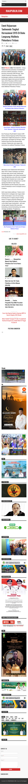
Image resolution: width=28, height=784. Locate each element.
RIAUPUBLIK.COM (14, 11)
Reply (4, 43)
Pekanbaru (9, 43)
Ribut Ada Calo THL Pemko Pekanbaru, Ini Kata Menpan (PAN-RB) (12, 283)
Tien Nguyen (24, 781)
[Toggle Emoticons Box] (2, 332)
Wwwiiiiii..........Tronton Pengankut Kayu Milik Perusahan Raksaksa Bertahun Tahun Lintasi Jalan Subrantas (14, 303)
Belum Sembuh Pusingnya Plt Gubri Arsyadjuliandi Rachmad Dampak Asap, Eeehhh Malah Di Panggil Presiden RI (14, 320)
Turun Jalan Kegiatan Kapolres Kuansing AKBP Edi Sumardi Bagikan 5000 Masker (14, 314)
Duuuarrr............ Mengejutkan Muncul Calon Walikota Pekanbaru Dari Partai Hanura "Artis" (13, 262)
